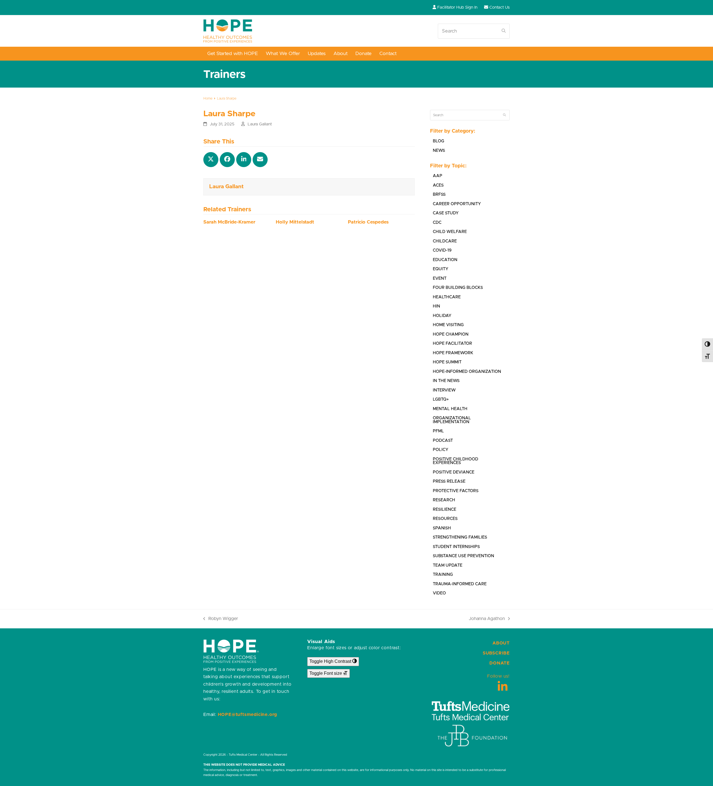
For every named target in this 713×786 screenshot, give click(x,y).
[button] (210, 159)
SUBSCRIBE (496, 653)
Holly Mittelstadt (295, 222)
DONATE (499, 663)
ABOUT (501, 643)
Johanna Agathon (487, 619)
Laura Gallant (260, 124)
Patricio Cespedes (368, 222)
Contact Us (499, 7)
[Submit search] (504, 31)
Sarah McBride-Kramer (229, 222)
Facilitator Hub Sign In (457, 7)
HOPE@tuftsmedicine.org (247, 714)
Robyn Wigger (220, 619)
